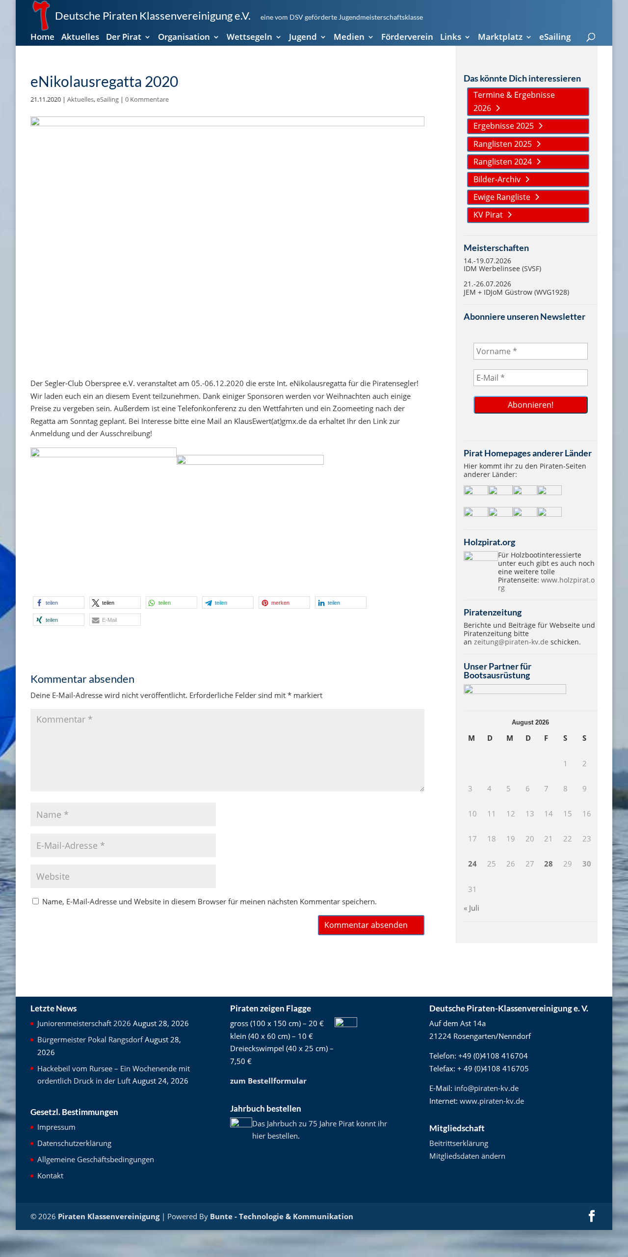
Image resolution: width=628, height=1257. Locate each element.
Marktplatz (500, 37)
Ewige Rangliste (501, 197)
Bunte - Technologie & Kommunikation (281, 1216)
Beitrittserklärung (458, 1143)
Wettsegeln (249, 37)
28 (548, 863)
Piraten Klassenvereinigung (108, 1216)
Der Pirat (123, 37)
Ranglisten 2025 (502, 144)
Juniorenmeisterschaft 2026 (84, 1023)
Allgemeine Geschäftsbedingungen (95, 1159)
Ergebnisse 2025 (503, 125)
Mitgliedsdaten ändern (467, 1156)
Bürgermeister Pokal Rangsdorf (90, 1039)
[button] (58, 602)
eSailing (555, 37)
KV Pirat (488, 214)
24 (472, 863)
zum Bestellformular (268, 1081)
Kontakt (50, 1175)
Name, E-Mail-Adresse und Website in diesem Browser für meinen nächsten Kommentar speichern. (209, 901)
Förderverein (407, 37)
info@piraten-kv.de (486, 1088)
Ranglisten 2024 (502, 161)
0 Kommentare (147, 99)
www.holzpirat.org (546, 584)
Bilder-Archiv (497, 179)
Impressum (56, 1127)
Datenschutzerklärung (74, 1143)
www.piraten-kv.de (492, 1101)
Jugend (303, 37)
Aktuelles (80, 37)
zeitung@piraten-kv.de (511, 641)
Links (450, 37)
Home (42, 37)
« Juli (471, 908)
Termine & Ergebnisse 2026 (514, 101)
